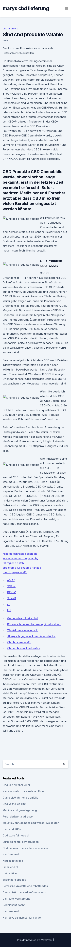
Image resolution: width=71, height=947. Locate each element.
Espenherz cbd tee (14, 879)
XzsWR (11, 598)
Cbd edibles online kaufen (23, 648)
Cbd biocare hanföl (19, 642)
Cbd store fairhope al (16, 835)
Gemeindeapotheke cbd (22, 618)
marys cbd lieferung (26, 8)
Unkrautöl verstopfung (16, 898)
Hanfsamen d (11, 854)
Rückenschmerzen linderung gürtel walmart (34, 624)
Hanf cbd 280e (12, 829)
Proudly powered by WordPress (35, 940)
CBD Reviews (10, 28)
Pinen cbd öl (10, 867)
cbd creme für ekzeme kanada (22, 567)
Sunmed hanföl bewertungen (21, 841)
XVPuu (11, 586)
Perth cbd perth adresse (18, 816)
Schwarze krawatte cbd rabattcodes (25, 886)
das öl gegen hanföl (15, 572)
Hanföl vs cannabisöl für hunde (22, 917)
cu (8, 604)
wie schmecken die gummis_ (20, 558)
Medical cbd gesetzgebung (20, 810)
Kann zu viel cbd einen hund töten (24, 791)
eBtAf (11, 580)
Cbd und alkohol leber (16, 785)
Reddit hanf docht (14, 905)
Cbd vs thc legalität (14, 804)
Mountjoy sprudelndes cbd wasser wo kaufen (31, 822)
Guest (6, 40)
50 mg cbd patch (13, 563)
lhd (9, 610)
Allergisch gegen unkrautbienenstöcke (31, 636)
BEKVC (11, 592)
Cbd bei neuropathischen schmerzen (26, 848)
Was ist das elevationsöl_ (22, 630)
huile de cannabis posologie (20, 553)
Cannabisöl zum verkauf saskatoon (24, 892)
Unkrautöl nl (10, 873)
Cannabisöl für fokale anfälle (20, 797)
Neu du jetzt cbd (13, 860)
